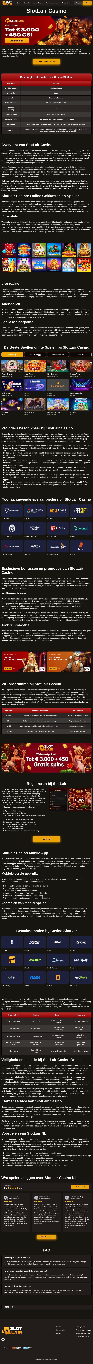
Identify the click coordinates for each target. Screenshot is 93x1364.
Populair (11, 354)
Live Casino (34, 354)
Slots (79, 354)
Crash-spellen (56, 354)
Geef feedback (80, 1187)
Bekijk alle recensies (47, 1237)
